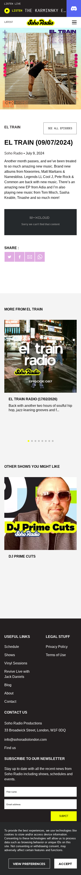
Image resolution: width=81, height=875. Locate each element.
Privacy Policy (57, 647)
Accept (65, 864)
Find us (10, 748)
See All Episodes (60, 128)
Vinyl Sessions (15, 663)
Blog (7, 685)
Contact (10, 701)
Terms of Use (56, 655)
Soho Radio (14, 153)
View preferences (29, 864)
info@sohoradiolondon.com (25, 739)
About (8, 693)
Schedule (11, 647)
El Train (12, 127)
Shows (9, 655)
